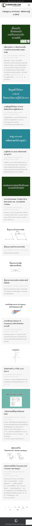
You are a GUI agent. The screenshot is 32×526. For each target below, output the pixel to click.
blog (5, 55)
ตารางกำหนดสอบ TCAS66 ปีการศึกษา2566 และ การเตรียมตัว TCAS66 (15, 202)
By (6, 57)
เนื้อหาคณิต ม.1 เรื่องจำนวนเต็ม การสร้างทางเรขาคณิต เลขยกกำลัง (15, 50)
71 (15, 507)
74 (26, 507)
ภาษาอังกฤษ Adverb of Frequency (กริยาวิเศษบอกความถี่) (13, 323)
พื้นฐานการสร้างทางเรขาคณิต (14, 246)
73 (23, 507)
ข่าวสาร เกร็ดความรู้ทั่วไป (12, 55)
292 (18, 510)
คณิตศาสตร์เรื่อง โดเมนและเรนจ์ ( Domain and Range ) (15, 467)
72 (19, 507)
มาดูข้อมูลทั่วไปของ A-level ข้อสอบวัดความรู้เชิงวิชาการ (13, 108)
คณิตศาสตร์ (22, 55)
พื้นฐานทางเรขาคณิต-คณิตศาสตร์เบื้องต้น (16, 281)
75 (10, 510)
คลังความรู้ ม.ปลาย (17, 112)
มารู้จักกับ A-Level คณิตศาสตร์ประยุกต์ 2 (15, 153)
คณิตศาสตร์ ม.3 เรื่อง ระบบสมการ (14, 370)
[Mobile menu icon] (29, 5)
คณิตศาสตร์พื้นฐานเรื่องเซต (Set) (14, 412)
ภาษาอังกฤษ (19, 329)
